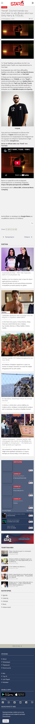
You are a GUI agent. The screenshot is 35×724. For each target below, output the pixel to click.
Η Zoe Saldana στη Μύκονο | (17, 566)
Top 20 (5, 676)
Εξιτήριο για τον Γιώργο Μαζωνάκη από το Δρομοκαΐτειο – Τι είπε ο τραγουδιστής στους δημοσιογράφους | (21, 583)
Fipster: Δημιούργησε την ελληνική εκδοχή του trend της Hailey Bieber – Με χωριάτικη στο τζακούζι (21, 576)
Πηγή (32, 223)
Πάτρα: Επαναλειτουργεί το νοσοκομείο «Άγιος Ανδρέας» (20, 551)
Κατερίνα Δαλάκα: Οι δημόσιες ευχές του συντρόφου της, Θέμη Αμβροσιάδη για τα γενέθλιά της (20, 560)
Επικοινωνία (7, 668)
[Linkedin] (13, 229)
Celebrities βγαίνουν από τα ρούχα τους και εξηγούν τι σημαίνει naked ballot (17, 316)
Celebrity (5, 598)
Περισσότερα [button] (6, 716)
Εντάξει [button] (6, 721)
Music (4, 604)
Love (31, 470)
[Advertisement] (14, 622)
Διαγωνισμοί (7, 607)
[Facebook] (6, 229)
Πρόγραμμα (6, 662)
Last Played (6, 679)
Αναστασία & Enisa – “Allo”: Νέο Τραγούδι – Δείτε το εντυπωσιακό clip (17, 274)
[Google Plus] (11, 229)
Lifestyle (4, 7)
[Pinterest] (16, 229)
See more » (30, 510)
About (4, 659)
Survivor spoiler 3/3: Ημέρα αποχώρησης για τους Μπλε (17, 359)
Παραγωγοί (6, 665)
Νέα (4, 673)
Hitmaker (5, 682)
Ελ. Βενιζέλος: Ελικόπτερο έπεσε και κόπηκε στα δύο (17, 400)
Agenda (5, 595)
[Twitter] (9, 229)
